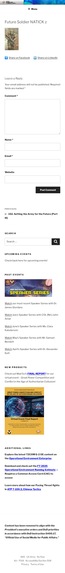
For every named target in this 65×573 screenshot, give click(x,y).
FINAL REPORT (36, 373)
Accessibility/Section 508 (38, 560)
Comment (11, 95)
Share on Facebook (19, 57)
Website (9, 172)
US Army (31, 556)
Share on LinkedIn (48, 57)
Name (9, 139)
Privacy (25, 564)
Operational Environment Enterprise (30, 458)
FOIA (21, 560)
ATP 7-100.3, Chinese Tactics (24, 489)
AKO (22, 556)
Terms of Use (37, 564)
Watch (8, 303)
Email (9, 156)
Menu (34, 9)
